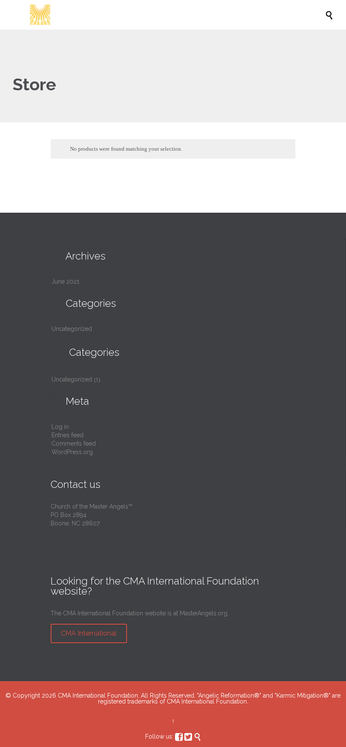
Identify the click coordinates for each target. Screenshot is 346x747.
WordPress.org (72, 452)
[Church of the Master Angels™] (177, 15)
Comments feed (73, 443)
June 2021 (65, 281)
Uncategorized (71, 328)
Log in (60, 426)
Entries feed (67, 435)
